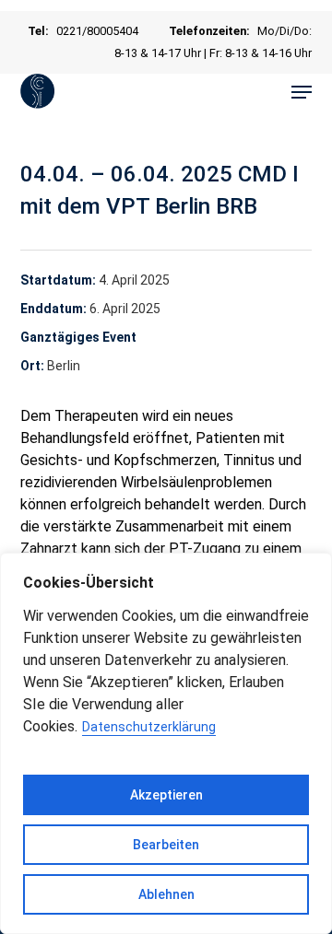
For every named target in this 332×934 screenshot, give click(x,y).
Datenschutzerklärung (149, 726)
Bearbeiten (166, 844)
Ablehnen (166, 894)
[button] (301, 92)
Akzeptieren (166, 795)
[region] (166, 743)
